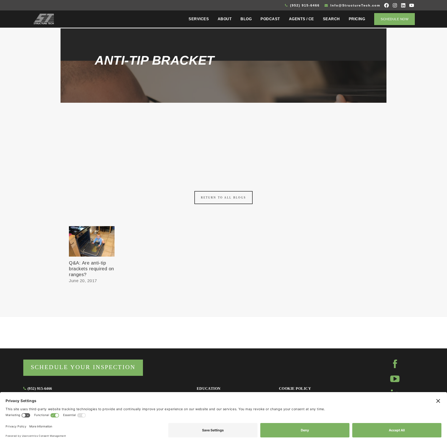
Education (209, 388)
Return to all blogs (223, 197)
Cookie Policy (295, 388)
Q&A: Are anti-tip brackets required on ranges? (91, 268)
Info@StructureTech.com (354, 5)
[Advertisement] (223, 137)
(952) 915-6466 (304, 5)
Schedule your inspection (83, 367)
